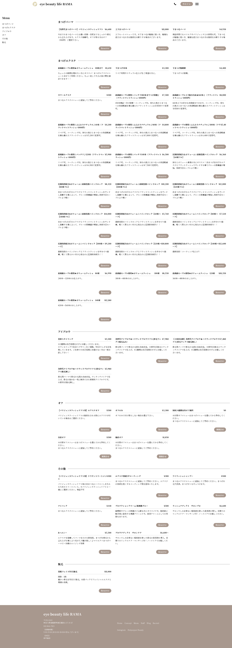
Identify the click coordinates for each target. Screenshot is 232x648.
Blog (149, 623)
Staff (143, 623)
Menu (6, 18)
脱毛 (4, 42)
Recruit (156, 623)
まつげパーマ (7, 24)
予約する (187, 4)
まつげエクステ (8, 27)
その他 (5, 38)
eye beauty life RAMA (62, 614)
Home (119, 623)
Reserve (105, 48)
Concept (128, 623)
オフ (4, 35)
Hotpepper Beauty (136, 630)
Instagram (121, 630)
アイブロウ (6, 31)
